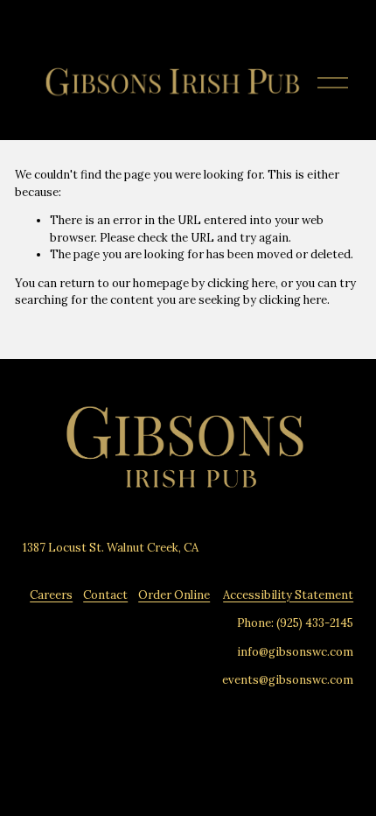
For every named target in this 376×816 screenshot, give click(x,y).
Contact (105, 594)
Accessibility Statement (288, 594)
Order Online (174, 594)
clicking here (241, 283)
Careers (51, 594)
